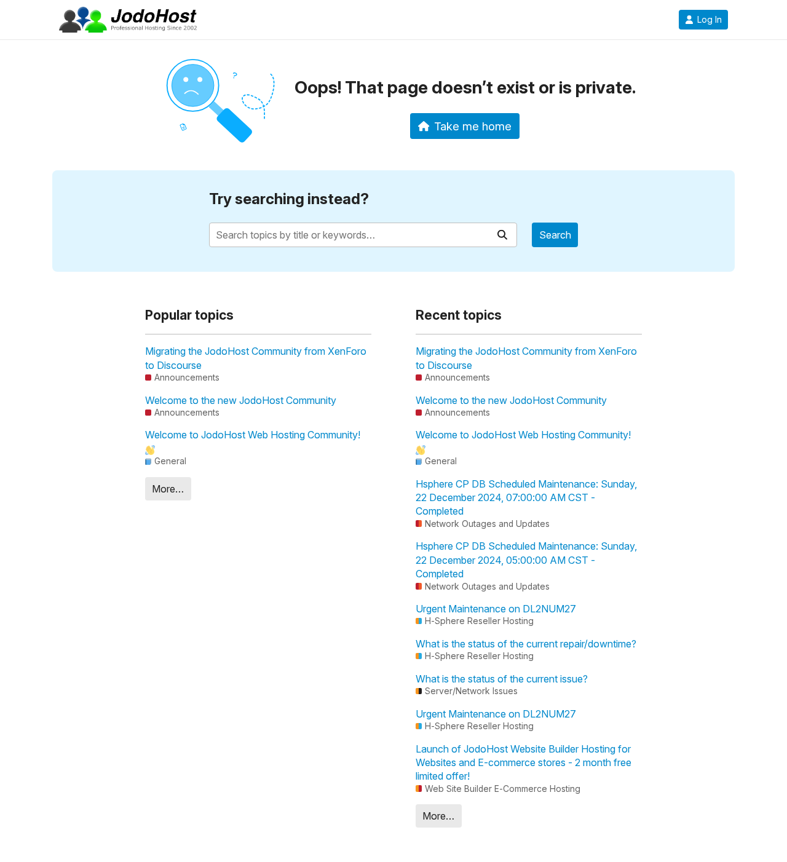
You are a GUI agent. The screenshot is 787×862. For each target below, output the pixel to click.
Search (555, 235)
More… (168, 489)
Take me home (473, 126)
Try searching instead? (289, 199)
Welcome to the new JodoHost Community (240, 400)
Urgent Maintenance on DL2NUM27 (496, 609)
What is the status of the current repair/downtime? (526, 644)
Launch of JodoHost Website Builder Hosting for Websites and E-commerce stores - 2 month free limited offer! (523, 763)
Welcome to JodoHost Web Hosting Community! (252, 435)
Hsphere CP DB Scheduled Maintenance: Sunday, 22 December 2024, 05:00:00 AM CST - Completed (526, 560)
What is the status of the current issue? (502, 679)
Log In (709, 20)
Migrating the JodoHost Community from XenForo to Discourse (255, 358)
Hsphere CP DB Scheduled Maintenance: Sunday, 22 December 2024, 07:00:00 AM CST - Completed (526, 498)
